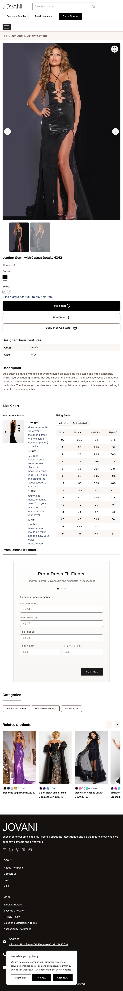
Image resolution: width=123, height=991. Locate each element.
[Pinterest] (17, 850)
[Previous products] (109, 724)
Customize (21, 977)
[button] (7, 131)
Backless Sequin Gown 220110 (19, 792)
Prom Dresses (18, 35)
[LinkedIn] (24, 850)
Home (6, 35)
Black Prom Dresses (37, 35)
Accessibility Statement (17, 929)
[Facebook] (11, 850)
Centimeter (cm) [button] (80, 423)
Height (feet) (27, 646)
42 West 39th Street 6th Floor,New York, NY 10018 (38, 944)
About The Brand (13, 867)
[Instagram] (30, 850)
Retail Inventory (13, 904)
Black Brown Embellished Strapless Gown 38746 (52, 794)
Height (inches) (72, 646)
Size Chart (59, 317)
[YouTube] (4, 850)
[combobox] (65, 6)
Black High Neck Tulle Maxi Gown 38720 (89, 794)
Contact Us (10, 873)
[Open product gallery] (114, 49)
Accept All (62, 977)
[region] (41, 968)
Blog (6, 885)
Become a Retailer (14, 910)
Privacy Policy (12, 916)
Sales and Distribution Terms (20, 922)
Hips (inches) (27, 632)
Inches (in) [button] (63, 423)
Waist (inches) (28, 618)
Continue (92, 672)
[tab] (61, 406)
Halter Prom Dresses (45, 708)
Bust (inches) (28, 603)
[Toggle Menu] (6, 26)
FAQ (6, 880)
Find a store (59, 305)
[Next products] (117, 724)
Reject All (42, 977)
